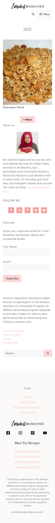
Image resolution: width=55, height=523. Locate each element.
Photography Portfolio (27, 407)
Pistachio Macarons (27, 461)
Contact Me (10, 342)
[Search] (48, 353)
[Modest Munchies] (27, 5)
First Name (10, 246)
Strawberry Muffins (27, 467)
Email (7, 261)
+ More (27, 119)
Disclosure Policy (14, 330)
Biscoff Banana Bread (27, 456)
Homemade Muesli (13, 107)
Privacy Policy (12, 334)
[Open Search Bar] (33, 14)
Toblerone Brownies (27, 451)
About (7, 338)
